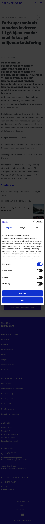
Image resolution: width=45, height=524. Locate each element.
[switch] (40, 270)
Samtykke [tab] (8, 228)
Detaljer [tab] (22, 228)
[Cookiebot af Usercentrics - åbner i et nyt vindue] (33, 222)
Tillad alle (22, 293)
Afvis (22, 300)
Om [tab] (37, 228)
